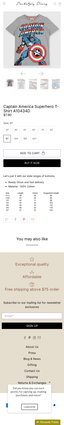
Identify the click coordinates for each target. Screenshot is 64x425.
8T (51, 129)
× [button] (49, 382)
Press (32, 353)
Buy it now (32, 162)
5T (24, 129)
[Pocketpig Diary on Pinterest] (29, 338)
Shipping (32, 377)
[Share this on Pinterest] (24, 219)
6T (33, 129)
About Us (32, 347)
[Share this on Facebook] (15, 219)
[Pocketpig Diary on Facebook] (24, 338)
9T (7, 138)
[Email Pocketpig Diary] (39, 338)
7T (42, 129)
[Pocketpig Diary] (32, 4)
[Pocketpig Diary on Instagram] (34, 338)
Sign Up (32, 326)
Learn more (29, 407)
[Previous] (23, 73)
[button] (33, 422)
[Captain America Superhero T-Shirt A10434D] (32, 39)
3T (7, 129)
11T (25, 138)
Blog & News (32, 359)
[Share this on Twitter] (6, 219)
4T (16, 129)
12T (34, 138)
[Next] (40, 73)
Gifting (32, 365)
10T (16, 138)
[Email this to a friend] (32, 219)
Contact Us (32, 371)
